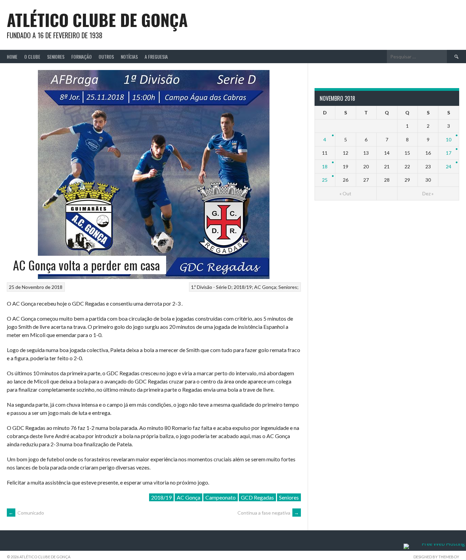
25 (324, 180)
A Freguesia (156, 56)
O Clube (32, 56)
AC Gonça (265, 287)
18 (324, 166)
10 (448, 139)
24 (448, 166)
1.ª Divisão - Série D (211, 287)
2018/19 (243, 287)
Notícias (129, 56)
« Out (345, 193)
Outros (106, 56)
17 (448, 153)
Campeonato (220, 497)
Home (12, 56)
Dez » (428, 193)
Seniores (55, 56)
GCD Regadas (257, 497)
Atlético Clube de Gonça (97, 20)
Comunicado (26, 513)
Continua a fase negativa (268, 513)
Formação (81, 56)
